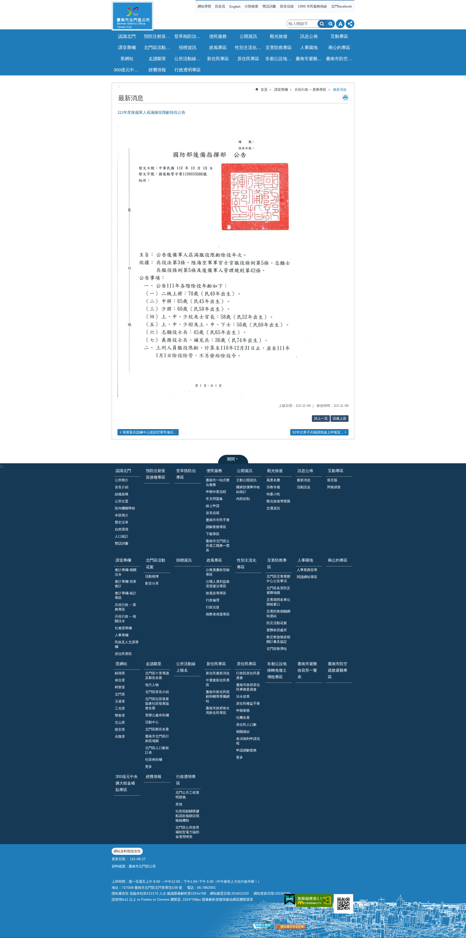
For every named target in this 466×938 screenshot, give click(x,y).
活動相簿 (152, 576)
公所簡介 (121, 480)
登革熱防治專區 (188, 36)
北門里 (120, 694)
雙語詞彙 (269, 6)
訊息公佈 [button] (309, 36)
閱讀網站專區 (307, 577)
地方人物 (152, 685)
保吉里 (120, 680)
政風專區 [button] (218, 47)
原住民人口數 (246, 724)
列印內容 (345, 97)
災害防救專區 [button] (279, 47)
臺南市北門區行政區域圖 (157, 738)
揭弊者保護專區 (218, 614)
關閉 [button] (231, 459)
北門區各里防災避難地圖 (278, 590)
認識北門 (123, 471)
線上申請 (212, 506)
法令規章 (243, 696)
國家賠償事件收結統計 (248, 489)
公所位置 (121, 501)
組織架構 (121, 494)
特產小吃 (273, 494)
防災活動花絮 (276, 623)
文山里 (120, 722)
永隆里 (120, 736)
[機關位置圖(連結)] (263, 928)
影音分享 (152, 583)
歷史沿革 (121, 522)
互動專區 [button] (339, 36)
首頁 (264, 89)
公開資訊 (244, 471)
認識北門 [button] (127, 36)
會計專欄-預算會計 (125, 583)
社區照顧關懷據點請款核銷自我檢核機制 (187, 815)
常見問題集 (214, 499)
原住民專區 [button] (248, 58)
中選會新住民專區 (218, 682)
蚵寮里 (120, 687)
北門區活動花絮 (155, 563)
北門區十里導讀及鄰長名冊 (157, 675)
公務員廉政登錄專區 (218, 572)
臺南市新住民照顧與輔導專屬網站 (218, 696)
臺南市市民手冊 (218, 520)
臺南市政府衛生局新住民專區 (218, 710)
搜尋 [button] (321, 24)
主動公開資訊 (246, 480)
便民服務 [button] (218, 36)
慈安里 (120, 729)
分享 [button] (350, 23)
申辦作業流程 (216, 492)
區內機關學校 (125, 508)
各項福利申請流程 (248, 741)
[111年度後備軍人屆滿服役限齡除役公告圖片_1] (343, 904)
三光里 (120, 708)
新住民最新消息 (218, 673)
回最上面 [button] (339, 418)
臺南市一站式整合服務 (218, 482)
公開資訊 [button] (248, 36)
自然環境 (121, 529)
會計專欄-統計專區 (125, 595)
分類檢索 (251, 6)
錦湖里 (120, 673)
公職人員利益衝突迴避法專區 (218, 583)
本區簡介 (121, 515)
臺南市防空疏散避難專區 (340, 58)
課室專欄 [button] (127, 47)
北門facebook (341, 6)
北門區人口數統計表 (157, 750)
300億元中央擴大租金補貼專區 (127, 69)
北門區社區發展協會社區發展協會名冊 (157, 703)
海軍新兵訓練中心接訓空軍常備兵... (149, 432)
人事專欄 (121, 635)
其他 (178, 804)
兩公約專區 (339, 47)
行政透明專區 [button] (188, 69)
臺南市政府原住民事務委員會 (248, 687)
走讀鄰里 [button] (157, 58)
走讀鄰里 (153, 664)
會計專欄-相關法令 (125, 572)
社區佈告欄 (153, 759)
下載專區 (212, 534)
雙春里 (120, 715)
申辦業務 (243, 710)
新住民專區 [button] (218, 58)
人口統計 (121, 536)
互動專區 (335, 471)
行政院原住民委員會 (248, 675)
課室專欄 (281, 89)
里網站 (121, 664)
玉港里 (120, 701)
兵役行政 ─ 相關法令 (125, 618)
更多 (148, 766)
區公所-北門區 (132, 16)
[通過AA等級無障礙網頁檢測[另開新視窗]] (314, 900)
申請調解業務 (246, 750)
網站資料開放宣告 (127, 851)
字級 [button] (340, 23)
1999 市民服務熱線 (312, 6)
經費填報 (157, 69)
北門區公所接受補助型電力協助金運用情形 (187, 832)
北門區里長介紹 (157, 692)
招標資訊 (187, 47)
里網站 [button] (126, 58)
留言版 (332, 480)
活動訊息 (303, 487)
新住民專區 (216, 664)
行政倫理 (212, 600)
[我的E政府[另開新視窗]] (289, 899)
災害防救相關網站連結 (278, 613)
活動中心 (152, 722)
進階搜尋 (330, 24)
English (235, 6)
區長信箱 (287, 6)
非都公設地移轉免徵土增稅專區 (279, 58)
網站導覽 (204, 6)
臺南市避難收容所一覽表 (309, 58)
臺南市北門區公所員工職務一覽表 (218, 545)
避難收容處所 (276, 630)
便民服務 (214, 471)
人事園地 (305, 560)
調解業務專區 (216, 527)
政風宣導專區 (216, 593)
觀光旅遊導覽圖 (278, 501)
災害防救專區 (277, 563)
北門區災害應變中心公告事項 (278, 578)
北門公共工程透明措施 (187, 795)
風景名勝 (273, 480)
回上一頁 (321, 418)
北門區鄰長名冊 (157, 729)
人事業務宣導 (307, 570)
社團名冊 (243, 717)
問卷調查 (334, 487)
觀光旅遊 (275, 471)
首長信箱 (212, 513)
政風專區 (214, 560)
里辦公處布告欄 (157, 715)
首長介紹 (121, 487)
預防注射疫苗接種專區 (158, 36)
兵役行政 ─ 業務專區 (310, 89)
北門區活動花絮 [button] (158, 47)
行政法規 (212, 607)
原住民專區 (123, 654)
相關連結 (243, 732)
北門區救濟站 (276, 649)
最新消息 (340, 89)
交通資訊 (273, 508)
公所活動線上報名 (188, 58)
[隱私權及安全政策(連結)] (290, 928)
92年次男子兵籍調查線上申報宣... (317, 432)
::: (196, 2)
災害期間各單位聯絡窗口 (278, 602)
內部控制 (243, 499)
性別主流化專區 (249, 47)
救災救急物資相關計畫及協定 (278, 639)
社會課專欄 (123, 628)
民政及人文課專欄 (127, 644)
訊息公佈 (305, 471)
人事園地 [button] (309, 47)
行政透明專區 (186, 780)
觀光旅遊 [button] (278, 36)
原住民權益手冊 (248, 703)
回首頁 (220, 6)
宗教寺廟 (273, 487)
